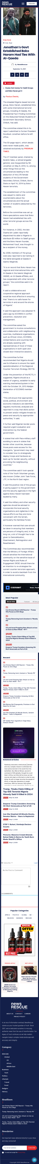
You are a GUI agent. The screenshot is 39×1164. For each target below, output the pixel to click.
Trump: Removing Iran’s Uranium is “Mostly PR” (22, 620)
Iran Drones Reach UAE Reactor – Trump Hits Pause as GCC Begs (21, 611)
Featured (27, 602)
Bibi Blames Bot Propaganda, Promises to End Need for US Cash (19, 705)
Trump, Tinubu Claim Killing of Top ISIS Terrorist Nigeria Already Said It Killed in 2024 (21, 638)
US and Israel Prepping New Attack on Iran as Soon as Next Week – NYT (21, 628)
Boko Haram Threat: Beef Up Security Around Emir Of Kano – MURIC (29, 979)
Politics (7, 40)
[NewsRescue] (7, 3)
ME (7, 607)
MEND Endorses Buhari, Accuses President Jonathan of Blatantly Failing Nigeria (9, 988)
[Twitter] (17, 75)
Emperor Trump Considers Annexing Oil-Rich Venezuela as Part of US (21, 648)
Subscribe (31, 1148)
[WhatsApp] (27, 75)
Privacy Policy (21, 1152)
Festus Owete (12, 96)
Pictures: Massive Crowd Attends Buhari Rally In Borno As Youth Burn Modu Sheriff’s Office (18, 837)
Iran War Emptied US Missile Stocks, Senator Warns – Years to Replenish (18, 713)
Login (35, 863)
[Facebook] (12, 75)
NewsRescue (22, 64)
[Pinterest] (22, 75)
